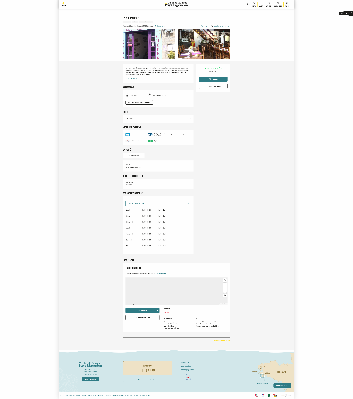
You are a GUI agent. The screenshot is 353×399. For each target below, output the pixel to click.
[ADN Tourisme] (256, 395)
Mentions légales (81, 395)
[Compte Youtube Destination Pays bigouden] (50, 395)
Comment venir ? (282, 385)
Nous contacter (90, 379)
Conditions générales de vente (114, 395)
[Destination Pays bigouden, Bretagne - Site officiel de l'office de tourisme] (176, 4)
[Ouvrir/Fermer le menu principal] (64, 4)
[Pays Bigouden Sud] (276, 395)
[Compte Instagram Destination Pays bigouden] (47, 395)
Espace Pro (185, 362)
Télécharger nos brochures (148, 380)
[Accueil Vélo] (269, 395)
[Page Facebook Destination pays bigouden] (44, 395)
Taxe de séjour (186, 366)
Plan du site (128, 395)
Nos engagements (187, 370)
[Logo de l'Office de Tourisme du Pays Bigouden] (90, 365)
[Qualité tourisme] (188, 377)
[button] (247, 4)
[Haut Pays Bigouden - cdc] (286, 395)
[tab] (156, 203)
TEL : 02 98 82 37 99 (90, 375)
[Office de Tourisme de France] (263, 395)
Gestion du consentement (95, 395)
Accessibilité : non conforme (141, 395)
